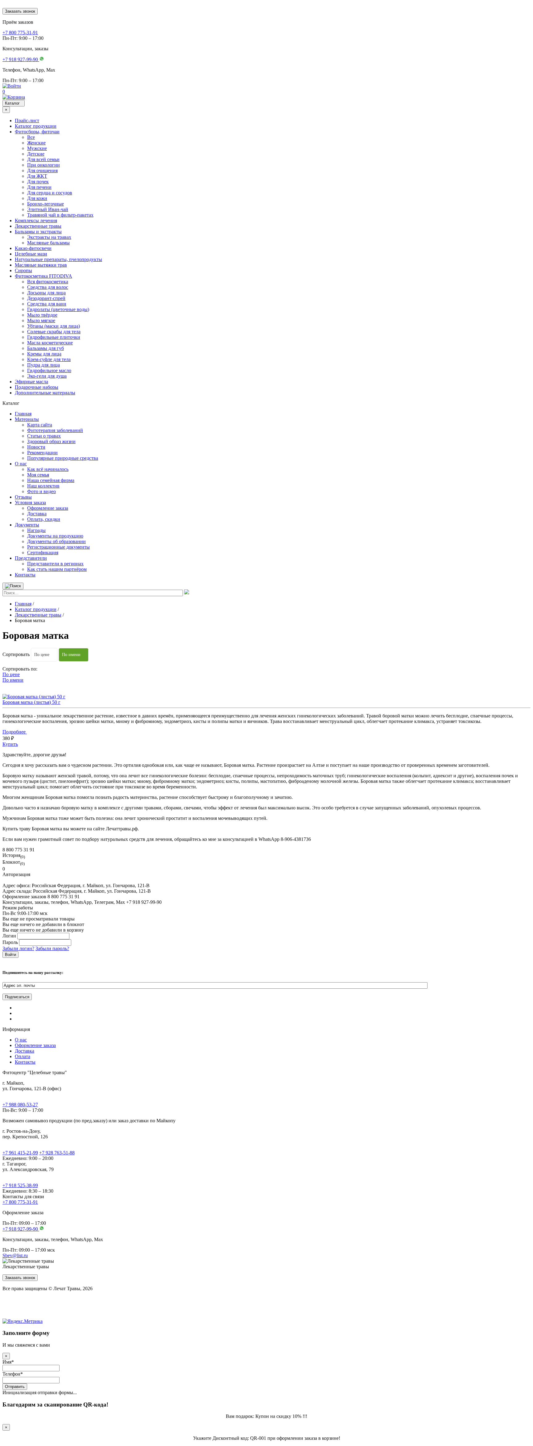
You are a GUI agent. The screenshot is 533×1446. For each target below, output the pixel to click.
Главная (23, 413)
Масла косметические (50, 342)
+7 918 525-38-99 (20, 1185)
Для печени (39, 187)
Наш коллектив (43, 485)
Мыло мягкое (41, 320)
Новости (36, 447)
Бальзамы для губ (45, 348)
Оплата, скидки (43, 519)
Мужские (37, 148)
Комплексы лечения (36, 220)
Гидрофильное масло (49, 370)
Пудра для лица (43, 365)
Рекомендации (42, 452)
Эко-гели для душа (47, 376)
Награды (36, 530)
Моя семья (38, 474)
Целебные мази (31, 253)
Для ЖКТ (37, 176)
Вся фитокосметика (47, 281)
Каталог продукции (35, 126)
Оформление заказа (47, 508)
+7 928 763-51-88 (57, 1152)
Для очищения (42, 170)
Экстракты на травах (49, 237)
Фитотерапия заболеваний (55, 430)
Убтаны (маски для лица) (53, 326)
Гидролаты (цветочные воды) (58, 309)
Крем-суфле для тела (49, 359)
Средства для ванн (46, 303)
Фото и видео (41, 491)
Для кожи (37, 198)
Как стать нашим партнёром (57, 569)
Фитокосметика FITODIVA (43, 276)
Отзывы (23, 497)
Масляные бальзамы (48, 242)
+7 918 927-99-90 (20, 1229)
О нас (21, 463)
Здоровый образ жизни (51, 441)
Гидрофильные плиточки (53, 337)
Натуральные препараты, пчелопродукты (58, 259)
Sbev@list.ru (15, 1255)
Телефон (12, 1374)
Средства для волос (47, 287)
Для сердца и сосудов (49, 192)
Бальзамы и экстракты (38, 231)
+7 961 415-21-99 (20, 1152)
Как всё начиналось (47, 469)
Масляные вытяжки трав (41, 265)
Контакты (25, 574)
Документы (27, 524)
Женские (36, 142)
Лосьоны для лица (46, 292)
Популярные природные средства (62, 458)
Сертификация (42, 552)
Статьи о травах (44, 435)
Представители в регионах (55, 563)
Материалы (27, 419)
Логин (9, 935)
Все (31, 137)
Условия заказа (30, 502)
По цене (41, 654)
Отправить (15, 1386)
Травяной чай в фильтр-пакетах (60, 215)
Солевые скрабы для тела (54, 331)
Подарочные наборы (36, 387)
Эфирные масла (31, 381)
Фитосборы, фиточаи (37, 131)
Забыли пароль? (52, 948)
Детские (35, 153)
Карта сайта (39, 424)
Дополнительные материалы (45, 392)
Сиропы (23, 270)
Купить (10, 744)
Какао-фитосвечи (33, 248)
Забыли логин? (18, 948)
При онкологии (43, 165)
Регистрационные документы (58, 547)
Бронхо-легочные (45, 203)
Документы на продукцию (55, 535)
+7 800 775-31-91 (20, 1202)
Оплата (22, 1056)
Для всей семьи (43, 159)
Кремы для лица (44, 353)
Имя (8, 1362)
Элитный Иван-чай (47, 209)
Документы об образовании (56, 541)
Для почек (38, 181)
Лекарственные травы (38, 226)
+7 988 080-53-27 (20, 1104)
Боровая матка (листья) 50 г (31, 702)
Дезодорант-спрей (46, 298)
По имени (71, 654)
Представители (31, 558)
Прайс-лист (27, 120)
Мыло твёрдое (42, 315)
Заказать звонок (20, 11)
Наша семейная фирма (50, 480)
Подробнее (14, 731)
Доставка (37, 513)
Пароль (10, 942)
